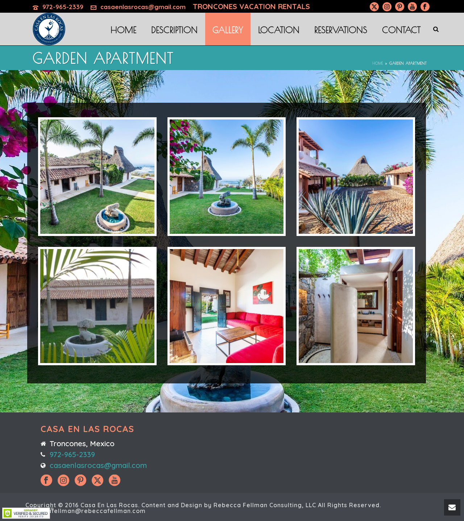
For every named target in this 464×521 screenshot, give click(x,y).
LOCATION (278, 30)
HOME (123, 30)
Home (378, 63)
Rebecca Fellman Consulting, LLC (265, 505)
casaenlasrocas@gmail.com (143, 7)
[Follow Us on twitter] (97, 481)
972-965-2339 (62, 7)
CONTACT (401, 30)
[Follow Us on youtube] (114, 481)
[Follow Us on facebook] (46, 481)
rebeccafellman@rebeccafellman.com (85, 510)
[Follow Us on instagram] (63, 481)
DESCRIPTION (174, 30)
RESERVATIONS (340, 30)
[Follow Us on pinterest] (80, 481)
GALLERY (227, 30)
